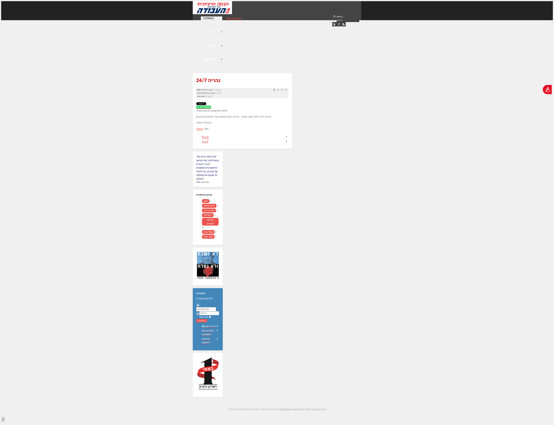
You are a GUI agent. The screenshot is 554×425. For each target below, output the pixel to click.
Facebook (339, 24)
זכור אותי (203, 317)
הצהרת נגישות (319, 409)
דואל (282, 89)
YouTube (343, 24)
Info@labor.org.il (288, 409)
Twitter (334, 24)
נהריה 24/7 (208, 80)
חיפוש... (340, 16)
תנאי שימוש (304, 409)
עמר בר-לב (209, 210)
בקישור (199, 128)
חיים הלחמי (209, 205)
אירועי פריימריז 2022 (204, 90)
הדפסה (274, 89)
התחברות (201, 321)
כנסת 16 (208, 215)
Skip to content (233, 18)
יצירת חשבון (210, 326)
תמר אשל (208, 236)
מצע (206, 201)
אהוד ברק (208, 232)
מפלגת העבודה (210, 222)
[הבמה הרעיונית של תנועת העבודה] (212, 7)
